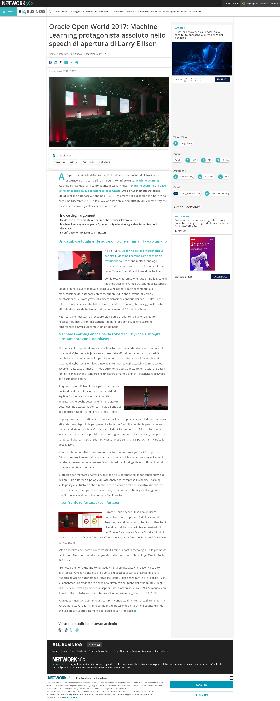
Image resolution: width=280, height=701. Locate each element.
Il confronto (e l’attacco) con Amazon (83, 232)
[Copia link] (71, 62)
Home (52, 54)
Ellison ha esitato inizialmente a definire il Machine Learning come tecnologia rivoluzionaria (134, 256)
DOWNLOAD (220, 276)
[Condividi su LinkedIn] (55, 62)
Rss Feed (81, 651)
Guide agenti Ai (171, 11)
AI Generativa (117, 11)
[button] (9, 11)
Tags (72, 651)
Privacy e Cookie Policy (100, 651)
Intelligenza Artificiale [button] (81, 11)
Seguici (92, 644)
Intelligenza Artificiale (71, 54)
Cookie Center (162, 651)
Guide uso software (191, 11)
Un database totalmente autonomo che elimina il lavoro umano (99, 220)
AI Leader (103, 11)
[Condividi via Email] (66, 62)
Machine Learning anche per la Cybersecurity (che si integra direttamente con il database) (108, 226)
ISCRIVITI (222, 79)
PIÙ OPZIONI (201, 695)
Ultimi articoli (61, 11)
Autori (64, 651)
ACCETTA (201, 685)
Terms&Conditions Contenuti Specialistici (132, 651)
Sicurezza (156, 11)
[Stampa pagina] (76, 62)
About (55, 651)
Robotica (131, 11)
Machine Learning (96, 54)
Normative (143, 11)
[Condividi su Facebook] (50, 62)
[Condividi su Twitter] (60, 62)
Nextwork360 (58, 664)
